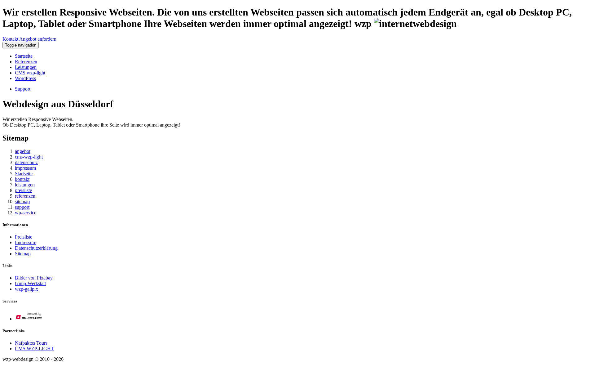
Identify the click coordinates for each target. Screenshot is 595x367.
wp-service (25, 212)
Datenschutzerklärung (36, 248)
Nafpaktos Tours (31, 343)
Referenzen (26, 61)
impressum (25, 168)
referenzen (25, 196)
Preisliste (23, 236)
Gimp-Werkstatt (30, 283)
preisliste (23, 190)
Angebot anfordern (37, 39)
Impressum (25, 242)
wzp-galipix (26, 289)
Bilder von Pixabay (34, 277)
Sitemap (23, 253)
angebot (22, 151)
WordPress (25, 78)
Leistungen (26, 67)
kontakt (22, 179)
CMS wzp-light (30, 72)
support (22, 207)
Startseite (24, 56)
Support (22, 89)
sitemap (22, 201)
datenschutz (26, 162)
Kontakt (10, 39)
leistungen (25, 184)
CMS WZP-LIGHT (34, 348)
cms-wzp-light (29, 156)
